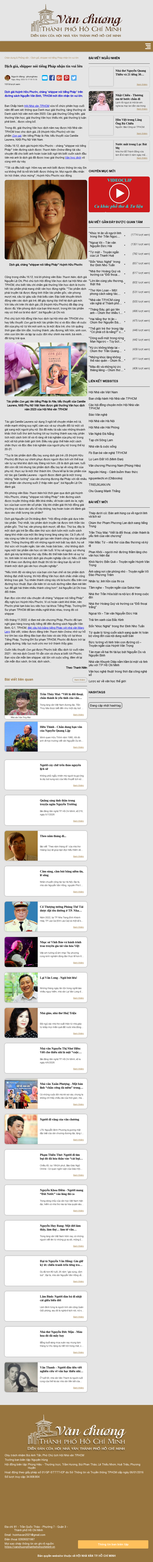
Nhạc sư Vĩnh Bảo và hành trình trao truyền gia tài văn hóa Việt (60, 944)
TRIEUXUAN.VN (99, 484)
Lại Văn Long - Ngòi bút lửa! (58, 977)
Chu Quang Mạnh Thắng (104, 491)
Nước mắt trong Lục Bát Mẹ (131, 146)
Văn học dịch (73, 157)
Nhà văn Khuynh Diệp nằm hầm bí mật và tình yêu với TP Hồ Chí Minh (118, 663)
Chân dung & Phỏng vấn (17, 57)
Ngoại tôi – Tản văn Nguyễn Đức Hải (113, 613)
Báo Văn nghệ (98, 414)
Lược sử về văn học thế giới (107, 681)
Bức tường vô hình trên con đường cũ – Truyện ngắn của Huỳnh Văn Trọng (115, 644)
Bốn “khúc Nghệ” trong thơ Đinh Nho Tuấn (116, 626)
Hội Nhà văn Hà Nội (102, 421)
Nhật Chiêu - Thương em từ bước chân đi (129, 97)
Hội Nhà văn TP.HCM (36, 105)
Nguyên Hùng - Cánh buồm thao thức (113, 472)
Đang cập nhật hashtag (105, 705)
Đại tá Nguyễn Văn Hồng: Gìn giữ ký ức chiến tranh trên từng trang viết (61, 1263)
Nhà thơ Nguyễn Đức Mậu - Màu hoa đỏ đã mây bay (61, 1333)
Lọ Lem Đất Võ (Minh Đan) (106, 459)
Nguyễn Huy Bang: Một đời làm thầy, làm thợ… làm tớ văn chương (60, 1227)
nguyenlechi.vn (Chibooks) (105, 478)
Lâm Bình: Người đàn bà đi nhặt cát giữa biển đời (61, 1298)
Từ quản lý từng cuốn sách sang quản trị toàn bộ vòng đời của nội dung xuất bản (118, 634)
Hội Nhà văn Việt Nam (103, 392)
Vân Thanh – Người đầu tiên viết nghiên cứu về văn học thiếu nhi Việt (61, 1369)
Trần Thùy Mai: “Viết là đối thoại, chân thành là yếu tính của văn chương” (61, 696)
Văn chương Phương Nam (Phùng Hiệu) (115, 465)
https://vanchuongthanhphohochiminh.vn (30, 1546)
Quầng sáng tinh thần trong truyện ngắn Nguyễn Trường (58, 802)
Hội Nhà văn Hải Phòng (104, 427)
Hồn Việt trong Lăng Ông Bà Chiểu (128, 121)
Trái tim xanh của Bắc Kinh (106, 619)
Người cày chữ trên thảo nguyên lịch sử (60, 766)
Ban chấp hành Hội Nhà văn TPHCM (113, 398)
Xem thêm (79, 680)
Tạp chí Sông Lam (101, 440)
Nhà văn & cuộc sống (102, 446)
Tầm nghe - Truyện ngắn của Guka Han (114, 587)
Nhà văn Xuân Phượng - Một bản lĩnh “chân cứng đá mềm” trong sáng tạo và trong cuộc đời (61, 1086)
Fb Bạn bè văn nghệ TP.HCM (108, 452)
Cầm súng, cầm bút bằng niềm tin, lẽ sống (61, 873)
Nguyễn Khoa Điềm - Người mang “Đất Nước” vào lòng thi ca (61, 1192)
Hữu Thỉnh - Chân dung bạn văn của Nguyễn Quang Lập (61, 728)
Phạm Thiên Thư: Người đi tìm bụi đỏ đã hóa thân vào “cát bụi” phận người (60, 1157)
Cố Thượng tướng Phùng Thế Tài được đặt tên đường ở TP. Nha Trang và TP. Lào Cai (61, 908)
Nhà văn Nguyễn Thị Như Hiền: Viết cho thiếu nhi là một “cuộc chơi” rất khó (60, 1050)
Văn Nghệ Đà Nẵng (101, 433)
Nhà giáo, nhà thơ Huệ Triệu (58, 1013)
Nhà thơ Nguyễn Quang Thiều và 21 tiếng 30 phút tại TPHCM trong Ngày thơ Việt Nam (130, 72)
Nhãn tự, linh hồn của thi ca (106, 581)
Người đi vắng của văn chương (59, 1119)
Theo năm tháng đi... (53, 836)
